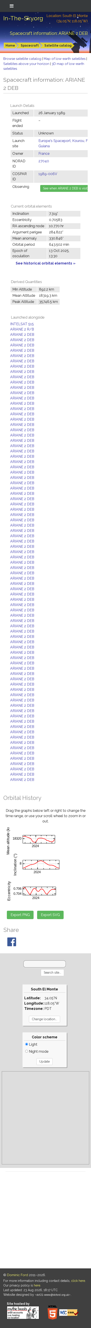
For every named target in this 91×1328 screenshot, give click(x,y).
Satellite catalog (58, 45)
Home (10, 45)
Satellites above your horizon (26, 64)
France (43, 153)
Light (32, 1044)
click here (78, 1281)
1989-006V (47, 174)
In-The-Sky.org (23, 18)
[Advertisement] (45, 1117)
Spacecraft (30, 45)
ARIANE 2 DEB (22, 334)
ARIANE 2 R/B (22, 329)
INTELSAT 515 (22, 324)
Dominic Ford (17, 1275)
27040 (43, 161)
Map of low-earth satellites (65, 59)
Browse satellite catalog (22, 59)
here (37, 1285)
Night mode (38, 1051)
